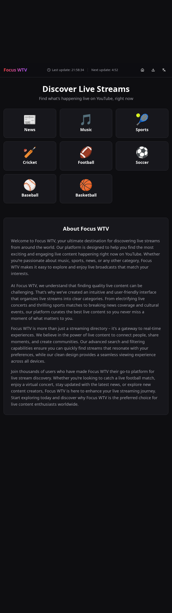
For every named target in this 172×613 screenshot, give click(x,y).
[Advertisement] (86, 31)
